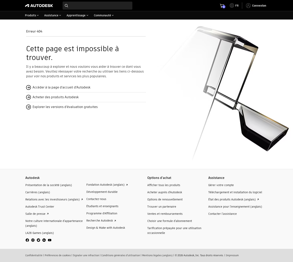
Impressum (232, 255)
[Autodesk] (39, 5)
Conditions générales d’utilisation (120, 255)
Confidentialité (33, 255)
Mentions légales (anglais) (157, 255)
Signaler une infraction (86, 255)
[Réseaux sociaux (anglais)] (38, 241)
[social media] (38, 240)
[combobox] (97, 6)
